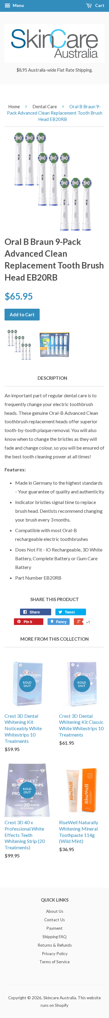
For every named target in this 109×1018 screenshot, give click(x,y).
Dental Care (44, 106)
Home (14, 106)
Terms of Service (54, 961)
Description (52, 378)
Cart (99, 5)
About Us (54, 911)
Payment (54, 928)
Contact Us (54, 919)
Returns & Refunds (55, 945)
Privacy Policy (55, 953)
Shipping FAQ (54, 936)
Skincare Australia (59, 997)
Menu (18, 5)
